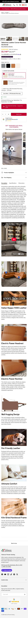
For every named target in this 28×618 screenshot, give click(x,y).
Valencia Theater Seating (9, 614)
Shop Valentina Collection (7, 46)
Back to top (14, 543)
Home (2, 12)
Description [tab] (4, 183)
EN (22, 1)
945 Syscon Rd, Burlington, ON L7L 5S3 (11, 565)
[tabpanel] (14, 221)
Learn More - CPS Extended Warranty (12, 93)
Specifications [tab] (12, 183)
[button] (20, 4)
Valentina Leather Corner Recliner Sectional (10, 13)
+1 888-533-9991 (6, 566)
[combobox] (24, 1)
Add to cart (18, 114)
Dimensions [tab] (21, 183)
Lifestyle (6, 12)
